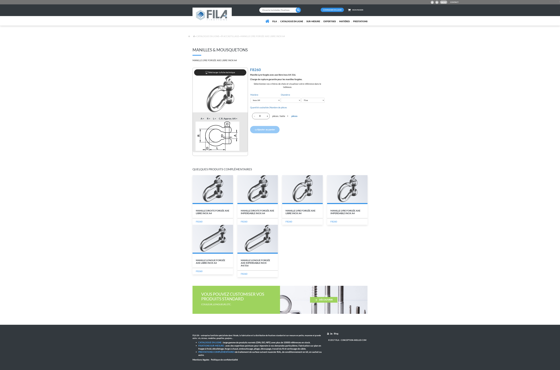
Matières (344, 21)
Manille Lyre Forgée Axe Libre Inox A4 (263, 36)
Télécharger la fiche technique (221, 72)
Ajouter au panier (266, 129)
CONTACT (454, 2)
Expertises (329, 21)
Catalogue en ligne (291, 21)
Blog (443, 2)
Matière (254, 94)
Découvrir (326, 299)
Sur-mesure (313, 21)
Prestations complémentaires (216, 352)
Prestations (360, 21)
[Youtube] (432, 2)
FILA (274, 21)
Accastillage (231, 36)
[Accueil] (267, 21)
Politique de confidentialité (224, 359)
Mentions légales (200, 359)
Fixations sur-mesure (211, 345)
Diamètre (285, 94)
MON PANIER (357, 10)
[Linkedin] (437, 2)
